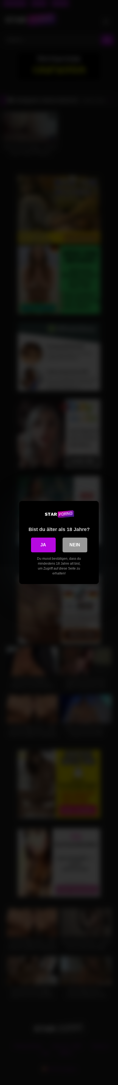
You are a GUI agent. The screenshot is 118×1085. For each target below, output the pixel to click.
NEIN (74, 544)
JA (43, 544)
